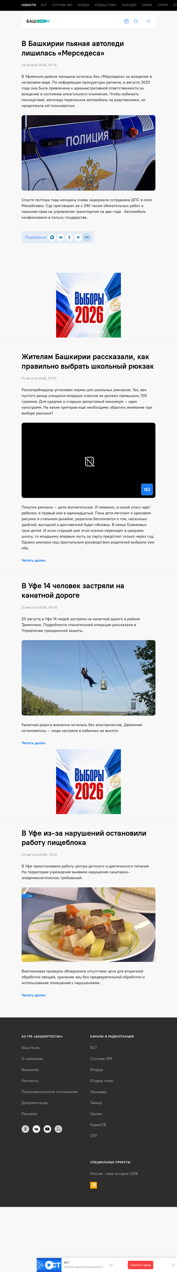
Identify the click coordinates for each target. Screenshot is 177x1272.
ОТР (93, 1135)
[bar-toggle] (148, 21)
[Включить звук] (147, 489)
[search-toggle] (136, 21)
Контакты (30, 1080)
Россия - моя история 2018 (114, 1173)
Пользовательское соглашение (50, 1091)
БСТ (44, 5)
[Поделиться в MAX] (52, 237)
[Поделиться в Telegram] (78, 237)
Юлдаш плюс (106, 5)
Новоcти (29, 5)
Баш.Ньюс (31, 1047)
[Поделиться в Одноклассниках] (69, 237)
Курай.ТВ (98, 1124)
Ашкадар (129, 5)
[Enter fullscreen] (173, 1265)
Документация (34, 1102)
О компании (32, 1058)
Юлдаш (83, 5)
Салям (162, 5)
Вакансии (30, 1069)
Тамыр (147, 5)
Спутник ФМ (62, 5)
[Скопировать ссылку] (86, 237)
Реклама (29, 1113)
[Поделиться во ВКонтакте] (61, 237)
